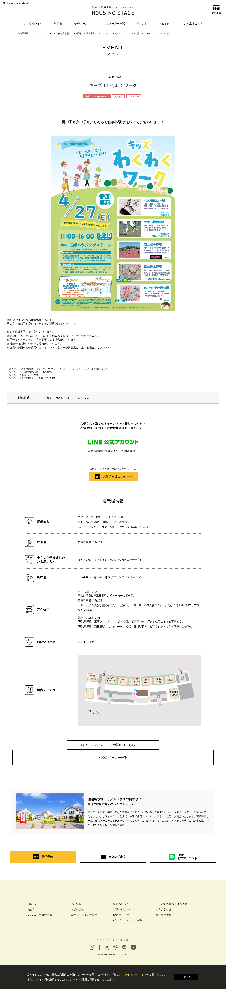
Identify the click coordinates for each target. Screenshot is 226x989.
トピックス (165, 23)
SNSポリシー (121, 914)
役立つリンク (121, 904)
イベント (142, 23)
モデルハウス (81, 23)
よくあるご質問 (193, 23)
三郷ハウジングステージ (97, 96)
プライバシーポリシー (126, 909)
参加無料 (118, 96)
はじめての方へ (32, 23)
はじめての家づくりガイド (171, 904)
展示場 (58, 23)
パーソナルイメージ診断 (127, 920)
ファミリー (133, 96)
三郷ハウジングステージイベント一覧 (121, 33)
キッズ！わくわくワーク (157, 33)
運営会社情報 (163, 914)
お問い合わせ (163, 909)
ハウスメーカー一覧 (113, 23)
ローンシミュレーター (84, 914)
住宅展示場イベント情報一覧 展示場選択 (77, 33)
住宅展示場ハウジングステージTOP (35, 33)
